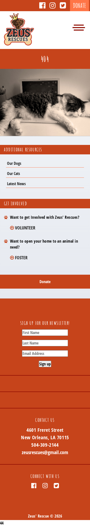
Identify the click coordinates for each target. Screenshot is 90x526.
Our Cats (13, 173)
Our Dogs (14, 163)
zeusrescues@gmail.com (45, 452)
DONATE (79, 5)
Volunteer (24, 227)
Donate (45, 281)
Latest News (16, 183)
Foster (21, 257)
